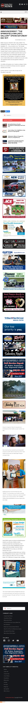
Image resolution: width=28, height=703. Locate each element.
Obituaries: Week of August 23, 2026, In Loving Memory (15, 137)
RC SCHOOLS (7, 624)
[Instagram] (26, 4)
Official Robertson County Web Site (12, 622)
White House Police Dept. (9, 633)
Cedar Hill (6, 671)
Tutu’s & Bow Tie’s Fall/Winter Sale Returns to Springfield (16, 131)
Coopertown (6, 673)
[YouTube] (18, 640)
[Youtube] (22, 4)
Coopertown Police (8, 616)
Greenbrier (6, 678)
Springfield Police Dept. (9, 631)
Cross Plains (6, 675)
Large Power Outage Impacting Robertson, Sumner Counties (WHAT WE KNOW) (16, 142)
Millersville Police (8, 620)
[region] (14, 149)
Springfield (6, 688)
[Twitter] (24, 4)
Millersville (6, 680)
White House (7, 691)
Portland (6, 684)
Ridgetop (6, 686)
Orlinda (5, 682)
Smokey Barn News (9, 697)
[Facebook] (20, 4)
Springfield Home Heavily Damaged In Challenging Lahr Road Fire (16, 125)
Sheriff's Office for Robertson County (12, 628)
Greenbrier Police (8, 618)
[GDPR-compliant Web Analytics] (2, 702)
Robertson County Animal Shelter (11, 626)
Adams (5, 669)
